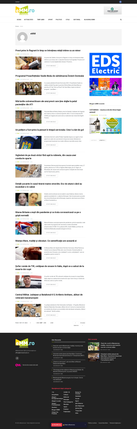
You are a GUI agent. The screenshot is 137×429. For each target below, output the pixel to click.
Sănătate (78, 396)
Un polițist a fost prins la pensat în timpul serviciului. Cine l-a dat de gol (49, 130)
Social (77, 398)
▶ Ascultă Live (56, 424)
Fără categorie (68, 402)
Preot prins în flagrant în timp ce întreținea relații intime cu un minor (48, 50)
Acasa (19, 19)
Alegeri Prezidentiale (56, 404)
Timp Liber (40, 19)
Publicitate (67, 411)
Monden (66, 404)
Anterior (94, 140)
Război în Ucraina (78, 392)
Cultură (66, 394)
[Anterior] (76, 322)
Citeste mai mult (51, 65)
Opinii (65, 407)
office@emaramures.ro (22, 352)
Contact (17, 2)
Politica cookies (92, 423)
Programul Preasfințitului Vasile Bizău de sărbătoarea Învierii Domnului (49, 76)
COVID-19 (67, 392)
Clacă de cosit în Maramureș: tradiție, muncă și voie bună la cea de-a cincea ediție (110, 345)
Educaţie (66, 399)
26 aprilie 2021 (25, 301)
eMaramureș (94, 115)
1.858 (44, 323)
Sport (50, 19)
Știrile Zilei (78, 408)
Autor (21, 26)
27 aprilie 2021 (25, 54)
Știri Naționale (79, 406)
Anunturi (54, 407)
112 (53, 392)
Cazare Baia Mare (103, 423)
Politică (59, 19)
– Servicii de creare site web (29, 365)
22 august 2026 (58, 349)
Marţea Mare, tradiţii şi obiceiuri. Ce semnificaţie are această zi (46, 241)
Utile (68, 19)
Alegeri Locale (56, 401)
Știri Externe (79, 403)
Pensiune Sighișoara (115, 423)
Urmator (102, 140)
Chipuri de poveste (55, 412)
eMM (18, 54)
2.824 (51, 323)
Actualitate (28, 19)
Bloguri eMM (56, 410)
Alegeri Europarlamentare (57, 397)
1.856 (37, 323)
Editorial (77, 19)
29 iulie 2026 (103, 115)
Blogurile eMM (89, 19)
